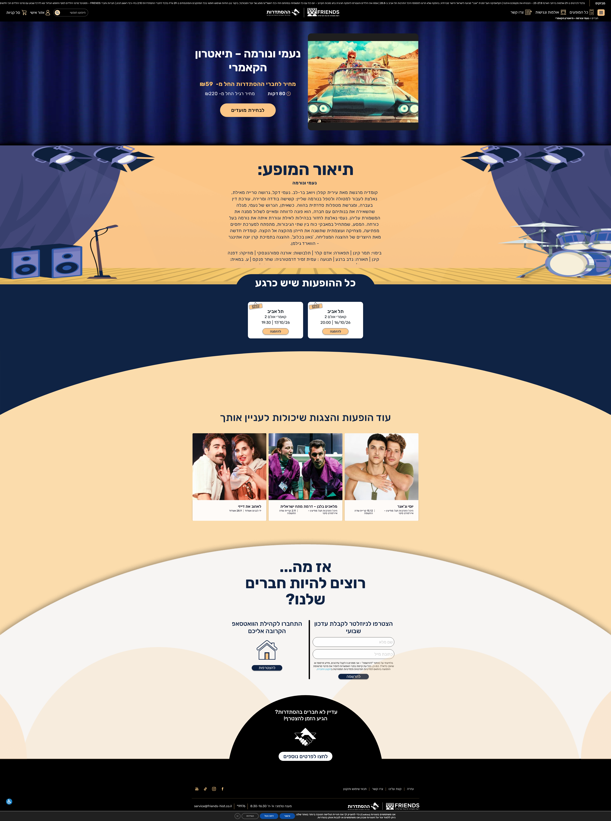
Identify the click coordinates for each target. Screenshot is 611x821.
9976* (241, 806)
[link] (323, 12)
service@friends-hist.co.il (213, 806)
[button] (248, 110)
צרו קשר (377, 788)
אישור (287, 815)
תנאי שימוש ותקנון (355, 788)
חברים (595, 18)
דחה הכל (269, 815)
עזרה (410, 788)
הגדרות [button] (250, 815)
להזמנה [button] (335, 331)
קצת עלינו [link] (395, 788)
